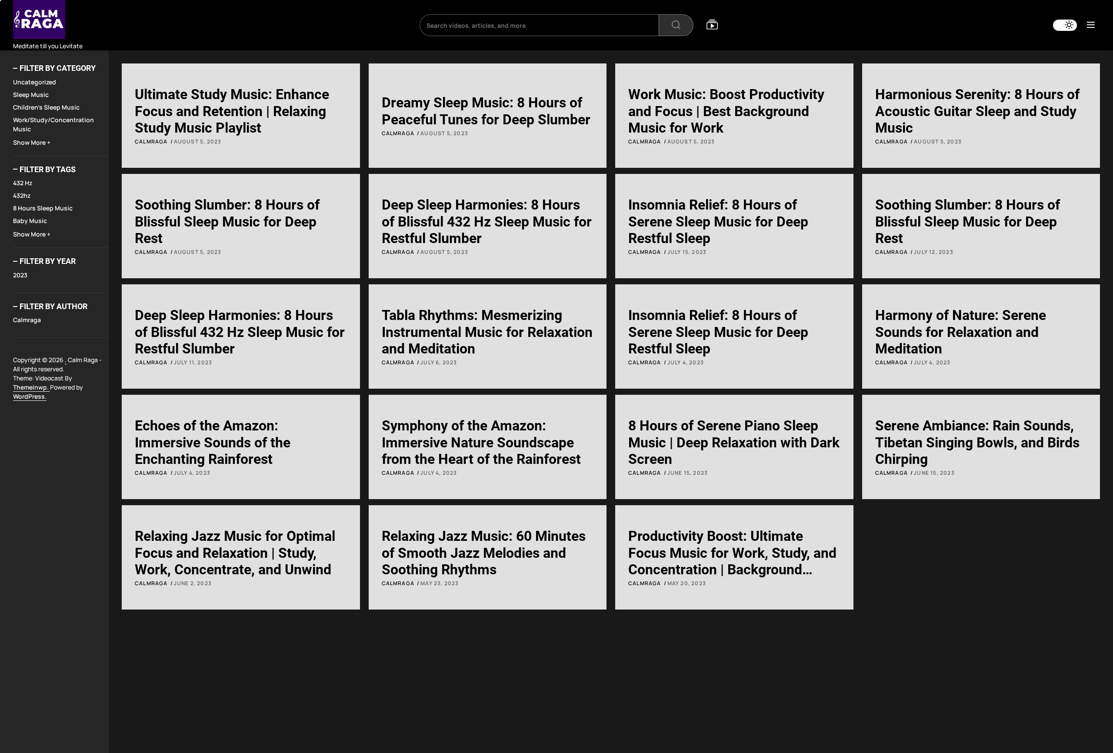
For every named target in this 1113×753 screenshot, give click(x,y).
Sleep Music (31, 94)
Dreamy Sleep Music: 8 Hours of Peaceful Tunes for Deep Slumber (486, 110)
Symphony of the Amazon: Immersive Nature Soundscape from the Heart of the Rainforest (481, 442)
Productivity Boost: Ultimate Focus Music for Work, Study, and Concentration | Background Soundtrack (732, 561)
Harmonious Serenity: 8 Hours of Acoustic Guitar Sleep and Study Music (977, 111)
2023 (20, 275)
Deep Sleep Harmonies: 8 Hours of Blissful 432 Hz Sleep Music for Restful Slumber (487, 222)
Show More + (31, 142)
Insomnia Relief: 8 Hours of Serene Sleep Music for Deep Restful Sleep (718, 222)
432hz (21, 195)
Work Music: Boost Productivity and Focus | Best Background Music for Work (726, 111)
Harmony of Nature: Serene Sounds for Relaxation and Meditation (960, 332)
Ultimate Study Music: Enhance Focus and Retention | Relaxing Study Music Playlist (232, 111)
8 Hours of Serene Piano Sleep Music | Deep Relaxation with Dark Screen (734, 442)
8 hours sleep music (43, 208)
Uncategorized (34, 82)
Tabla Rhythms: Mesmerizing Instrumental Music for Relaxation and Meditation (487, 332)
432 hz (22, 183)
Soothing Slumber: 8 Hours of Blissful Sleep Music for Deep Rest (227, 222)
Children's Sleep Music (46, 107)
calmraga (27, 320)
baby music (30, 221)
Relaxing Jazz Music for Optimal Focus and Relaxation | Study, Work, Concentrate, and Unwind (235, 553)
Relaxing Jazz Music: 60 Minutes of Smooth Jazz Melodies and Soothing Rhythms (484, 553)
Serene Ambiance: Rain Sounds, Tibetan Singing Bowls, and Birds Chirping (977, 442)
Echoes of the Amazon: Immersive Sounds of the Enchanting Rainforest (212, 442)
